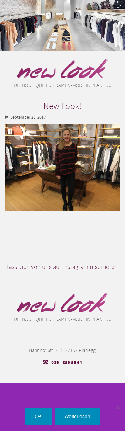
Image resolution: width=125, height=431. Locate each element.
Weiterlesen (77, 416)
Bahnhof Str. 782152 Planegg (62, 350)
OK (38, 416)
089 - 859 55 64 (66, 362)
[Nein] (117, 407)
